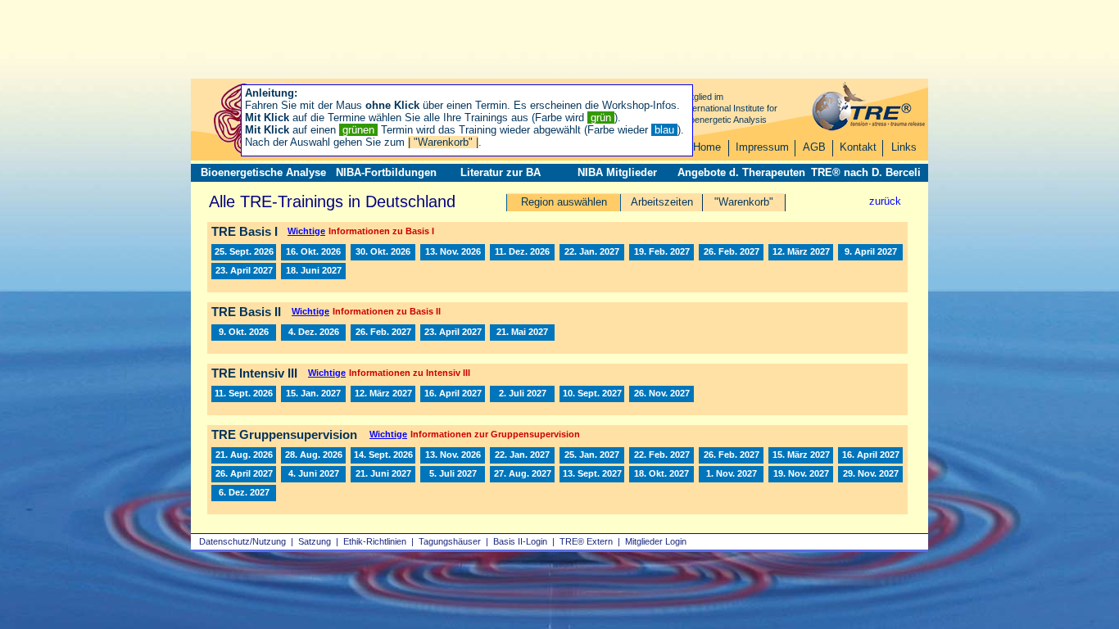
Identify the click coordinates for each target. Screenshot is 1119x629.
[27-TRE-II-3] (452, 332)
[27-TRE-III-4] (522, 394)
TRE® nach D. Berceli (866, 172)
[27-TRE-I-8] (243, 271)
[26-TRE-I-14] (313, 252)
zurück (885, 201)
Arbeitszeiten (662, 202)
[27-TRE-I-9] (313, 271)
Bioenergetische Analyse (263, 172)
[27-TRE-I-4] (731, 252)
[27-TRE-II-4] (522, 332)
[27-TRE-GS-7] (870, 455)
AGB (814, 147)
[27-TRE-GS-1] (522, 455)
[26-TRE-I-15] (383, 252)
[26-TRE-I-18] (522, 252)
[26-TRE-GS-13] (313, 455)
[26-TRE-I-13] (243, 252)
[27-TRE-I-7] (870, 252)
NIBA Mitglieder (617, 172)
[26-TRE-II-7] (313, 332)
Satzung (314, 541)
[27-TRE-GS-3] (731, 455)
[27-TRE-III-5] (592, 394)
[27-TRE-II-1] (383, 332)
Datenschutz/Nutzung (242, 541)
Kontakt (858, 147)
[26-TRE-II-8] (243, 332)
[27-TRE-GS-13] (522, 474)
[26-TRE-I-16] (452, 252)
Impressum (762, 147)
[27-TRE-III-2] (383, 394)
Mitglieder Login (655, 541)
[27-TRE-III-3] (452, 394)
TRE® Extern (586, 541)
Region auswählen (564, 202)
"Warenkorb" (743, 202)
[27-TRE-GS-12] (452, 474)
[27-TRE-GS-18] (731, 474)
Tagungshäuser (450, 541)
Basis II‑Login (520, 541)
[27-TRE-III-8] (661, 394)
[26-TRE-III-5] (243, 394)
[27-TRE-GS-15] (592, 474)
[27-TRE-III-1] (313, 394)
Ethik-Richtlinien (374, 541)
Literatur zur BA (500, 172)
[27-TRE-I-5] (800, 252)
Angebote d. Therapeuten (741, 172)
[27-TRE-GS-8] (243, 474)
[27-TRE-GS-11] (383, 474)
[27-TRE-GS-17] (661, 474)
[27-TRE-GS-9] (313, 474)
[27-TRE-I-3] (661, 252)
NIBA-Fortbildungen (386, 172)
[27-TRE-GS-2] (592, 455)
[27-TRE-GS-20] (870, 474)
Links (904, 147)
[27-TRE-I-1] (592, 252)
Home (707, 147)
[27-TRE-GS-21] (243, 493)
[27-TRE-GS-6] (800, 455)
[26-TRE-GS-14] (243, 455)
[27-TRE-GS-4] (661, 455)
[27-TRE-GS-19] (800, 474)
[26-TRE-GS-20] (452, 455)
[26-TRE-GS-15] (383, 455)
